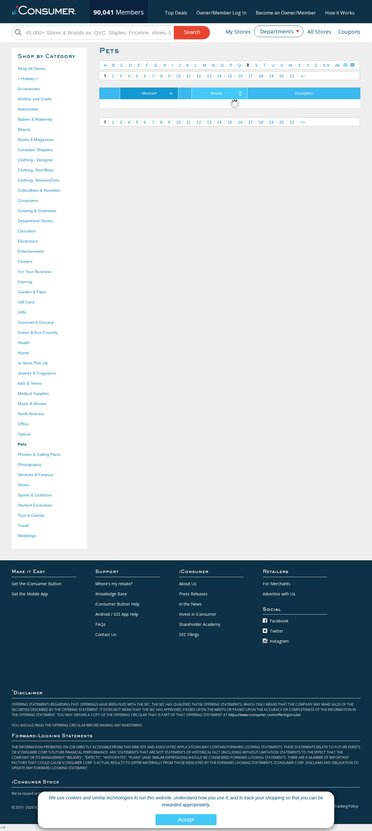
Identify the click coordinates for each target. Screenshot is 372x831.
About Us (187, 583)
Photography (29, 464)
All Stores (319, 31)
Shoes (23, 485)
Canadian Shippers (35, 149)
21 (292, 76)
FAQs (100, 624)
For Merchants (276, 583)
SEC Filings (189, 634)
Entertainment (31, 251)
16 (240, 76)
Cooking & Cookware (37, 210)
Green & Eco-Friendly (38, 332)
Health (24, 342)
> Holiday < (28, 78)
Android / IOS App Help (116, 614)
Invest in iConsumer (197, 614)
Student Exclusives (35, 505)
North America (31, 413)
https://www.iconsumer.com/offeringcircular (264, 714)
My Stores (238, 31)
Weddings (27, 535)
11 (188, 76)
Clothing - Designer (35, 160)
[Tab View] (352, 65)
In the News (190, 604)
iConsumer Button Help (117, 604)
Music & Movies (32, 403)
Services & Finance (35, 474)
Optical (24, 434)
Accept (186, 820)
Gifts (22, 312)
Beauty (24, 129)
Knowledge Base (111, 594)
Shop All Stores (32, 68)
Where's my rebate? (114, 583)
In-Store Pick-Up (33, 363)
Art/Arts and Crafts (35, 99)
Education (27, 231)
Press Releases (193, 594)
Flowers (25, 261)
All (337, 65)
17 (250, 76)
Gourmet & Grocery (36, 322)
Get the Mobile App (30, 594)
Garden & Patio (32, 292)
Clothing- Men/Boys (36, 170)
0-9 (326, 65)
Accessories (29, 88)
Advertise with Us (279, 594)
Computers (28, 200)
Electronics (28, 241)
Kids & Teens (30, 383)
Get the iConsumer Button (36, 583)
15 (230, 76)
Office (23, 424)
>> (302, 76)
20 (281, 76)
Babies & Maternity (35, 119)
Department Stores (35, 220)
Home (23, 353)
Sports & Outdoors (35, 495)
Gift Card (26, 302)
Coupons (349, 31)
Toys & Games (31, 515)
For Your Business (34, 271)
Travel (23, 525)
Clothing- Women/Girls (38, 180)
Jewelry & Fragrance (37, 373)
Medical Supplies (33, 393)
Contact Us (105, 634)
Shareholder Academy (199, 624)
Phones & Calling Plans (39, 454)
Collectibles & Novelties (39, 190)
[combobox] (278, 31)
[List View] (345, 65)
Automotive (28, 109)
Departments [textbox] (277, 31)
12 (198, 76)
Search (192, 32)
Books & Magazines (36, 139)
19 (271, 76)
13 (209, 76)
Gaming (25, 281)
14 (219, 76)
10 (178, 76)
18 (261, 76)
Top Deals (176, 13)
